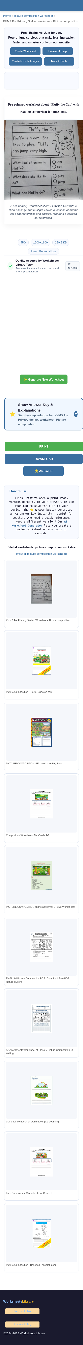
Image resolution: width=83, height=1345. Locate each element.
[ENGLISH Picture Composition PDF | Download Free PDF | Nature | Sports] (41, 947)
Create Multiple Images (25, 61)
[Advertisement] (41, 325)
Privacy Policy (22, 1324)
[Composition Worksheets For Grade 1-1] (41, 803)
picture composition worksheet (33, 15)
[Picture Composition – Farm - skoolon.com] (41, 660)
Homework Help (57, 51)
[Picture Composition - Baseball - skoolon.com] (41, 1233)
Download (44, 459)
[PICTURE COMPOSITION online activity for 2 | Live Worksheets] (41, 875)
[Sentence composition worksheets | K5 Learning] (41, 1090)
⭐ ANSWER (44, 471)
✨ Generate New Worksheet (43, 379)
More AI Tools (59, 61)
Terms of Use (22, 1311)
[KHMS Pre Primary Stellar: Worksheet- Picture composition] (41, 589)
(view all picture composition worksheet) (41, 553)
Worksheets (18, 1301)
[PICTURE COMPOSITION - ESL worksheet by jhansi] (41, 732)
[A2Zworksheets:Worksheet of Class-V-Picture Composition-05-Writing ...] (41, 1018)
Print (43, 446)
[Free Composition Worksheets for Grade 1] (41, 1162)
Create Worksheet (25, 51)
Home (7, 15)
